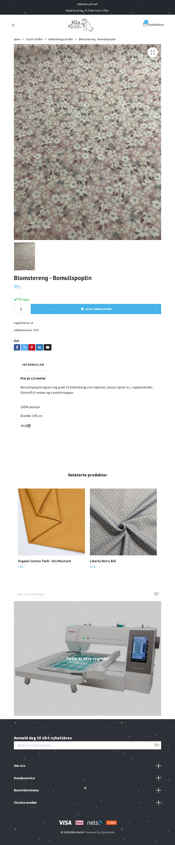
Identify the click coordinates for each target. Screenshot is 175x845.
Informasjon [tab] (33, 364)
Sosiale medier (25, 802)
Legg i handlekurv (98, 309)
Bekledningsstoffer (61, 39)
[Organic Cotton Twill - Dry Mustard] (51, 522)
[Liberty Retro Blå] (123, 522)
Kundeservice (24, 778)
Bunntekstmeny (26, 790)
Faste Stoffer (34, 39)
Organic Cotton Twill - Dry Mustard (44, 561)
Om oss (19, 765)
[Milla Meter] (80, 24)
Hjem (17, 39)
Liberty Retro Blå (103, 561)
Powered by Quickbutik (100, 832)
